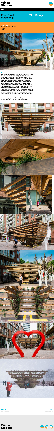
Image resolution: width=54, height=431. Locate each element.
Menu (2, 9)
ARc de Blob (49, 410)
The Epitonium (5, 410)
